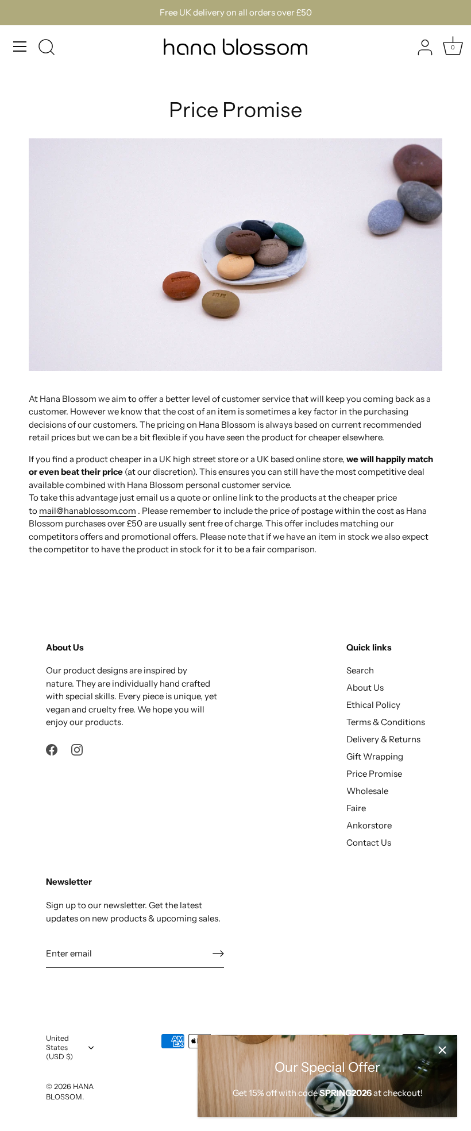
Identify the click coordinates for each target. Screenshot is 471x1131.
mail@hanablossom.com (87, 510)
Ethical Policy (373, 704)
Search (360, 670)
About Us (365, 687)
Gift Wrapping (374, 756)
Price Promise (374, 773)
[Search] (46, 48)
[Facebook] (51, 748)
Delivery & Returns (383, 739)
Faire (356, 808)
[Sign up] (218, 953)
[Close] (442, 1050)
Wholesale (367, 790)
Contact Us (368, 842)
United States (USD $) (59, 1047)
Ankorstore (369, 825)
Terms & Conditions (385, 721)
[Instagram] (77, 748)
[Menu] (20, 46)
